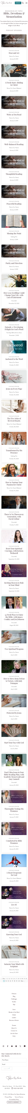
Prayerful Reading (14, 204)
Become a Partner (14, 1020)
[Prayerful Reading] (14, 191)
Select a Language (13, 1102)
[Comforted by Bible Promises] (14, 828)
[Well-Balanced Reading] (14, 132)
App (14, 1004)
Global (14, 1015)
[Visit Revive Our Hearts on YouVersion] (24, 1046)
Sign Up (6, 1069)
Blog (14, 996)
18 (14, 981)
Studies (14, 1002)
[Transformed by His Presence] (14, 438)
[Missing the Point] (14, 221)
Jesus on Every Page (14, 389)
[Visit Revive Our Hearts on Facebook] (7, 1046)
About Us (14, 1028)
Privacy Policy (8, 1097)
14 (6, 981)
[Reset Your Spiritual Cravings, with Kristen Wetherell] (14, 536)
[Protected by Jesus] (14, 700)
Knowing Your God (14, 935)
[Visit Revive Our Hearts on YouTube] (11, 1046)
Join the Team (14, 1033)
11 (24, 978)
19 (16, 981)
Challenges (14, 999)
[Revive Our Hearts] (6, 3)
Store (14, 1009)
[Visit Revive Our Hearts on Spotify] (16, 1046)
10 (22, 978)
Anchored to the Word (14, 359)
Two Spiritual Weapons (14, 649)
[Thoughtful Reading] (14, 162)
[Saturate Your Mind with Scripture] (14, 952)
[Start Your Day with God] (14, 730)
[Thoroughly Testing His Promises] (14, 796)
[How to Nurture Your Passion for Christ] (14, 470)
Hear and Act (14, 53)
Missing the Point (14, 234)
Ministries (18, 1094)
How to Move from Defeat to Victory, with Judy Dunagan (14, 681)
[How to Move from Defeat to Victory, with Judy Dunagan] (14, 666)
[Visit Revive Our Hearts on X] (20, 1046)
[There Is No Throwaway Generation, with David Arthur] (14, 502)
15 (8, 981)
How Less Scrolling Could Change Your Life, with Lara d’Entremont (14, 295)
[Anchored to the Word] (14, 347)
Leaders (14, 1017)
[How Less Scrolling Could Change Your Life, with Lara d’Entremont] (14, 280)
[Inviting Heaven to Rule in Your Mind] (14, 570)
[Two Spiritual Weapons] (14, 636)
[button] (26, 3)
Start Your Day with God (14, 743)
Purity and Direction (14, 263)
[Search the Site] (22, 3)
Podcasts (14, 994)
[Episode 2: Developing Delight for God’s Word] (14, 315)
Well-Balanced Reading (14, 145)
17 (12, 981)
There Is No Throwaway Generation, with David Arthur (14, 517)
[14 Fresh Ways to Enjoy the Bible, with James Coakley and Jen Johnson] (14, 602)
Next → (23, 981)
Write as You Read (14, 115)
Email (3, 1064)
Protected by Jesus (14, 713)
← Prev (3, 978)
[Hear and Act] (14, 40)
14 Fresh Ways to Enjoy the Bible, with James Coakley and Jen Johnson (14, 617)
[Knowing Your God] (14, 922)
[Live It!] (14, 892)
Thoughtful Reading (14, 174)
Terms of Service (19, 1097)
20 (19, 981)
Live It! (14, 905)
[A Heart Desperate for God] (14, 860)
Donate (18, 3)
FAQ (14, 1036)
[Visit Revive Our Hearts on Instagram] (3, 1046)
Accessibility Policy (14, 1099)
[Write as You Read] (14, 102)
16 (10, 981)
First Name (5, 1060)
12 (26, 978)
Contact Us (14, 1031)
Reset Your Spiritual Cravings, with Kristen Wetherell (14, 551)
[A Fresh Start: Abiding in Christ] (14, 70)
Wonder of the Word (14, 1012)
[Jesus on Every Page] (14, 376)
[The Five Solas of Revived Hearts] (14, 406)
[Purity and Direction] (14, 251)
